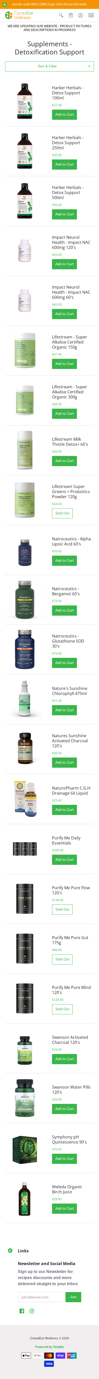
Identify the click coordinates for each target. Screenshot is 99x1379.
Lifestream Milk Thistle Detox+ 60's (70, 441)
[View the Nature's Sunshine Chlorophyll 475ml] (24, 699)
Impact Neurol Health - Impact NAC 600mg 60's (71, 292)
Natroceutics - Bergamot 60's (66, 591)
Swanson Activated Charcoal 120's (70, 1039)
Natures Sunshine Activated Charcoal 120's (70, 741)
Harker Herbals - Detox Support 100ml (68, 93)
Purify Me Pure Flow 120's (71, 890)
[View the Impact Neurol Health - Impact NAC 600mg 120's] (24, 251)
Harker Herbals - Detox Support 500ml (68, 192)
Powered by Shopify (49, 1347)
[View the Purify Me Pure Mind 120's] (24, 998)
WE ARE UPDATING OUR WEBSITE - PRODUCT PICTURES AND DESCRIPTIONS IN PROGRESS (49, 28)
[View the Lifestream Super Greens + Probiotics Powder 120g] (24, 500)
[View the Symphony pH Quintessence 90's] (24, 1148)
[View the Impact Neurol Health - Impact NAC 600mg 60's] (24, 300)
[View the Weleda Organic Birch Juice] (24, 1198)
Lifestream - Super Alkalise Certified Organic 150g (69, 342)
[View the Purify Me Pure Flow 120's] (24, 898)
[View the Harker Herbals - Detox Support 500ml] (24, 201)
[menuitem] (61, 15)
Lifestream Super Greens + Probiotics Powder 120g (71, 491)
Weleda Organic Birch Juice (67, 1189)
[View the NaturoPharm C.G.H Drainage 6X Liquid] (24, 799)
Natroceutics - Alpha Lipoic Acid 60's (71, 541)
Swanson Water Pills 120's (71, 1089)
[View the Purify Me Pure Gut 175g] (24, 948)
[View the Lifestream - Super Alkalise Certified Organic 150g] (24, 350)
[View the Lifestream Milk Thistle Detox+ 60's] (24, 450)
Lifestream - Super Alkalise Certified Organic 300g (69, 392)
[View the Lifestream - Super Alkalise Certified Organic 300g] (24, 400)
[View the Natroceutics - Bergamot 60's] (24, 599)
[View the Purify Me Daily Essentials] (24, 849)
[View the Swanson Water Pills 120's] (24, 1098)
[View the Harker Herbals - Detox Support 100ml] (24, 101)
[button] (5, 4)
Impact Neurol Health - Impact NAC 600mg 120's (71, 242)
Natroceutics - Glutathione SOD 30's (68, 641)
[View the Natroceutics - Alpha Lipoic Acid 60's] (24, 550)
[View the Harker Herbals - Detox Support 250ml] (24, 151)
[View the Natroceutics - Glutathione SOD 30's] (24, 649)
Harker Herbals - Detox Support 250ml (68, 143)
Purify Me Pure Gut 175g (70, 940)
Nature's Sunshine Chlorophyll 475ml (69, 691)
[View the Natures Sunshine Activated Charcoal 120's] (24, 749)
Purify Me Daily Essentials (66, 840)
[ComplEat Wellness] (19, 15)
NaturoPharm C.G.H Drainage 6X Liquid (71, 790)
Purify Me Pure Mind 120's (71, 990)
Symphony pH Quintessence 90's (69, 1139)
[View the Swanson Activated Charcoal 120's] (24, 1048)
